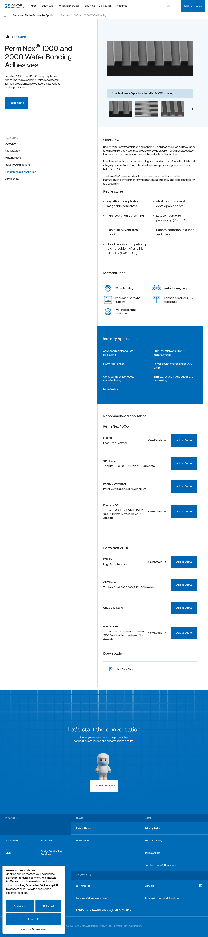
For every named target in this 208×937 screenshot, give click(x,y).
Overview (10, 143)
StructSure (11, 840)
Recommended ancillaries (20, 171)
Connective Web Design (129, 926)
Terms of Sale (152, 852)
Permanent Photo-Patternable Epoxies (33, 15)
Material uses (13, 157)
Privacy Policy (153, 828)
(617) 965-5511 (84, 885)
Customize (20, 906)
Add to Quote (184, 440)
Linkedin (149, 885)
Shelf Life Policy (153, 840)
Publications (83, 840)
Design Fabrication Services (51, 853)
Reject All (48, 906)
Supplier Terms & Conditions (160, 865)
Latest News (83, 828)
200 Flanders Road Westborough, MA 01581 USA (103, 910)
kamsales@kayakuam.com (91, 898)
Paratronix (46, 840)
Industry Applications (17, 164)
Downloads (12, 178)
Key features (12, 150)
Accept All (33, 919)
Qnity (8, 852)
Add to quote (16, 102)
